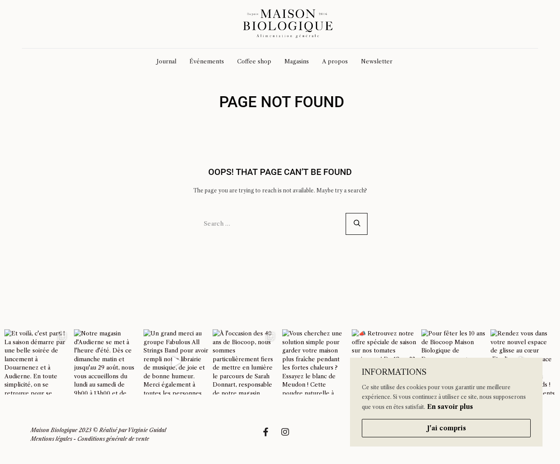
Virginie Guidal (147, 430)
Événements (206, 61)
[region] (446, 402)
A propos (335, 61)
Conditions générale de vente (113, 439)
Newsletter (376, 61)
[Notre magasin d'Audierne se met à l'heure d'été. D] (106, 361)
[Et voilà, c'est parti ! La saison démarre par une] (37, 361)
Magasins (296, 61)
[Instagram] (289, 436)
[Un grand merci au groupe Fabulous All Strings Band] (176, 361)
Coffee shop (254, 61)
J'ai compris (446, 428)
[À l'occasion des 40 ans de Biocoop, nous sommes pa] (245, 361)
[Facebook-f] (270, 436)
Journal (166, 61)
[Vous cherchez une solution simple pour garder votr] (314, 361)
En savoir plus (450, 407)
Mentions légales (51, 439)
